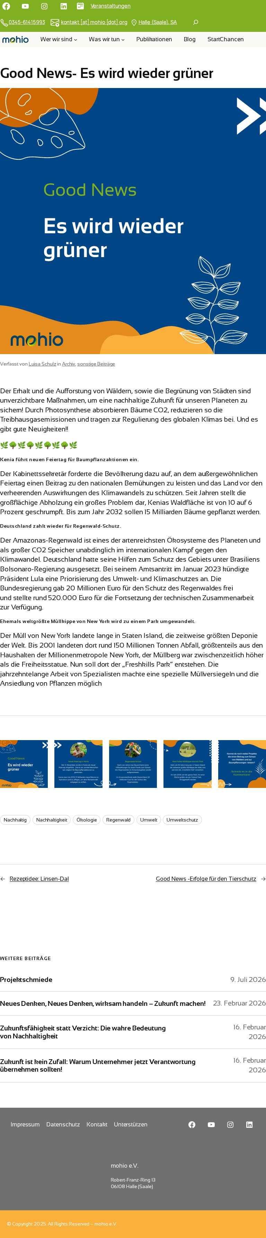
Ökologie (87, 820)
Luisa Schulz (42, 364)
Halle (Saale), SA (158, 21)
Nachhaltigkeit (51, 820)
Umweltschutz (182, 820)
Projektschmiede (26, 979)
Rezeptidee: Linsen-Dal (39, 879)
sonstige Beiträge (96, 364)
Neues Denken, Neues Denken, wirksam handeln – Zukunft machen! (103, 1003)
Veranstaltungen (111, 5)
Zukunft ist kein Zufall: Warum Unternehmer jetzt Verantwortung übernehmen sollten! (98, 1065)
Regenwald (118, 820)
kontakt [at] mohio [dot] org (94, 21)
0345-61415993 (27, 21)
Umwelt (148, 820)
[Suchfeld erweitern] (195, 22)
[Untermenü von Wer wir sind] (75, 39)
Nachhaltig (15, 820)
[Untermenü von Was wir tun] (123, 39)
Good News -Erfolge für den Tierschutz (206, 879)
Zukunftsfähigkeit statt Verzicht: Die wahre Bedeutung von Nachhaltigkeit (83, 1031)
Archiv (68, 364)
